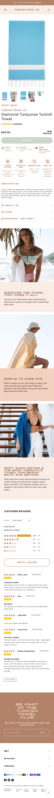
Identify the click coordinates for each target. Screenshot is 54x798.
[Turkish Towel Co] (27, 10)
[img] (11, 575)
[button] (5, 9)
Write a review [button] (27, 562)
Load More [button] (10, 679)
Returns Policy (43, 790)
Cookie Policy (35, 790)
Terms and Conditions (7, 789)
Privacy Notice (26, 790)
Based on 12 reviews (12, 530)
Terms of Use (19, 790)
